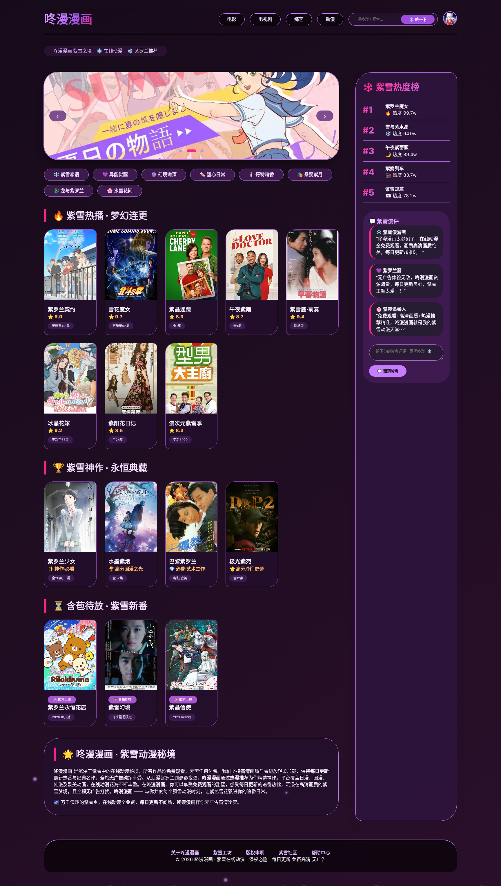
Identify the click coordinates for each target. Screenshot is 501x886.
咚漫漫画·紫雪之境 (72, 51)
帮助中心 (320, 853)
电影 (231, 19)
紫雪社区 (288, 853)
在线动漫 (113, 51)
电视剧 (265, 19)
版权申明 (255, 853)
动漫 (330, 19)
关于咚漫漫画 (185, 853)
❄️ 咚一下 (417, 19)
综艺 (299, 19)
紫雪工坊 (222, 853)
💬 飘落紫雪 (387, 371)
